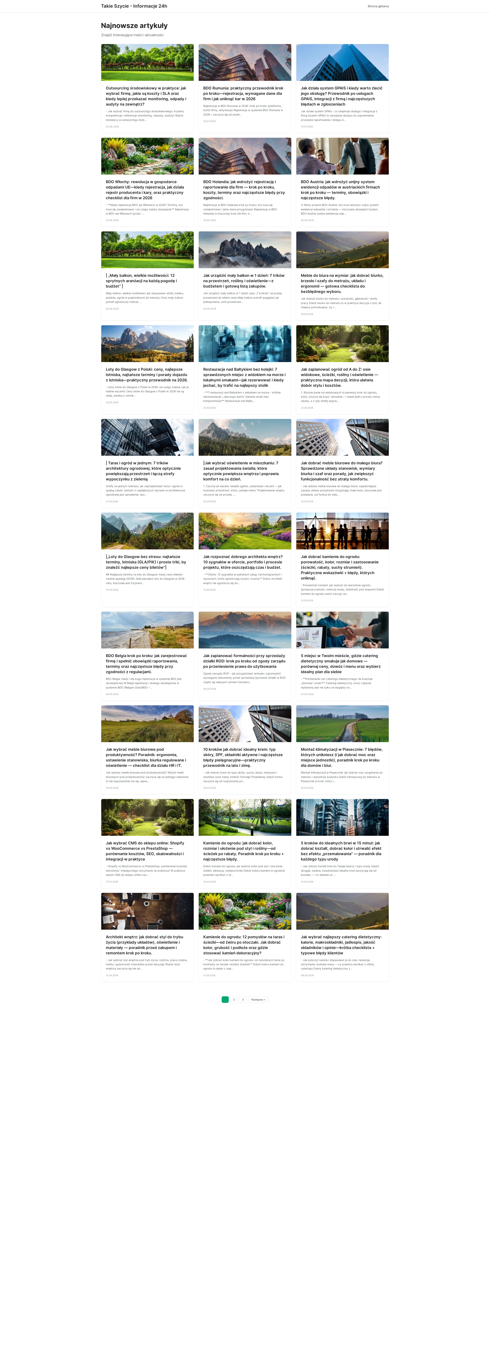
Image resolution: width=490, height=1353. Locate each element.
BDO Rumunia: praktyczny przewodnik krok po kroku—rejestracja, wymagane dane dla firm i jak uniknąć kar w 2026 (243, 93)
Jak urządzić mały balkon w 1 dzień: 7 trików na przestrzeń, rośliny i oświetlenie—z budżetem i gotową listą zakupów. (244, 280)
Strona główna (378, 6)
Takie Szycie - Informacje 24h (134, 6)
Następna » (258, 999)
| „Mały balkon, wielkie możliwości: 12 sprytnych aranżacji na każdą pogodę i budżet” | (141, 280)
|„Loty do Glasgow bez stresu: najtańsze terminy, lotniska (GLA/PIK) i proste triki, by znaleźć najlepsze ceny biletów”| (146, 562)
